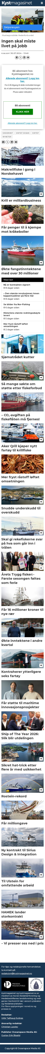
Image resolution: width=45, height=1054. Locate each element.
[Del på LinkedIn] (24, 57)
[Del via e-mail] (28, 57)
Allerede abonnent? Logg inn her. (22, 123)
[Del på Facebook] (16, 57)
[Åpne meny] (42, 3)
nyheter (7, 137)
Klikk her (22, 111)
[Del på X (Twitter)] (20, 57)
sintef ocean (22, 133)
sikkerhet (8, 133)
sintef (35, 133)
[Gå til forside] (19, 3)
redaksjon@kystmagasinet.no (16, 973)
